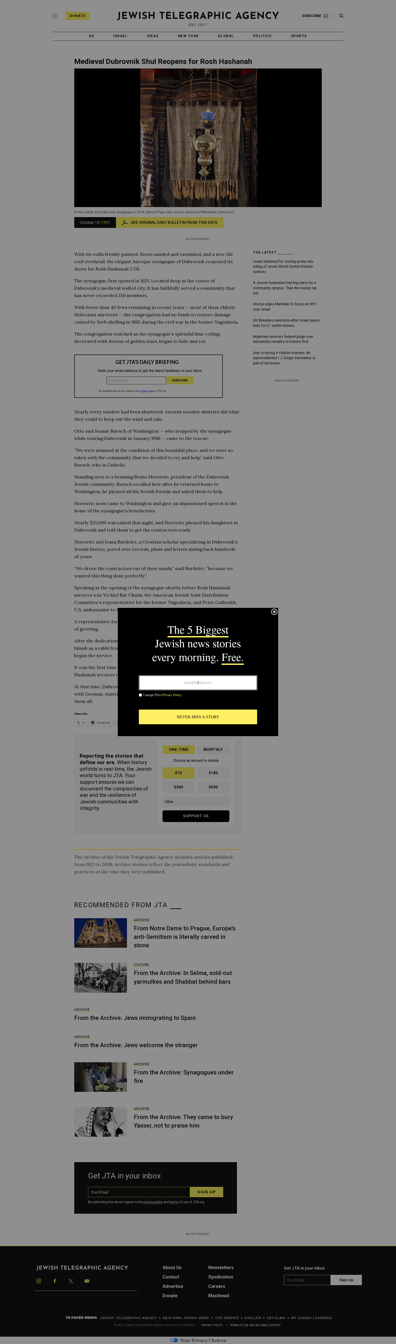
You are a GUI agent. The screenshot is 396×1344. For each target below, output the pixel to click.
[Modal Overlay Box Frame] (198, 672)
